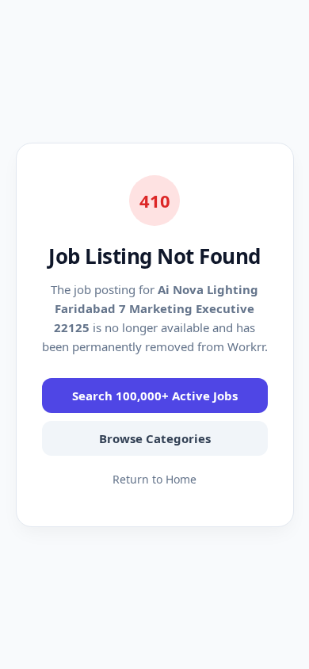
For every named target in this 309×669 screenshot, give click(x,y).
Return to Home (154, 479)
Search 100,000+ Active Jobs (155, 395)
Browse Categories (155, 438)
